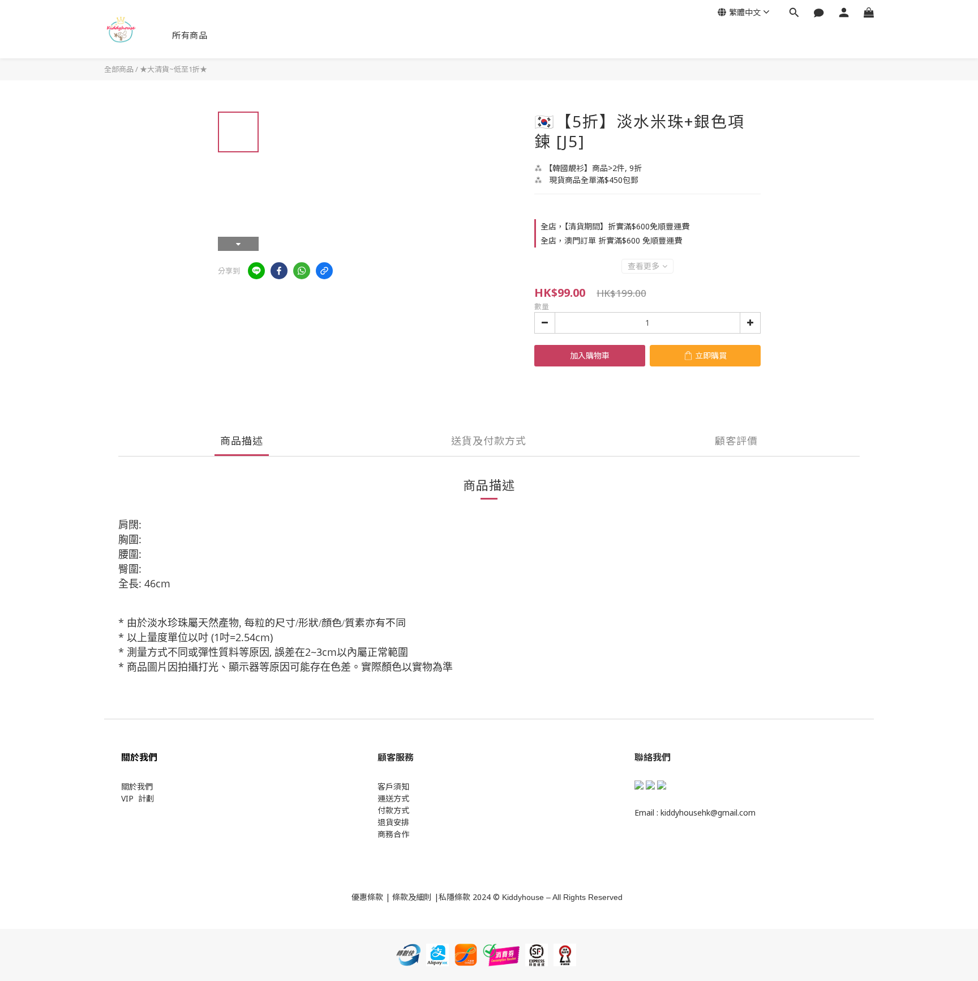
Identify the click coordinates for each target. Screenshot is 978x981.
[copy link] (324, 270)
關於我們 (137, 786)
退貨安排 (393, 822)
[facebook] (279, 270)
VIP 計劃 (137, 798)
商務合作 (393, 834)
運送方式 (393, 798)
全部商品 (119, 69)
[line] (256, 270)
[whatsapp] (301, 270)
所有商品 (189, 35)
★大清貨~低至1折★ (173, 69)
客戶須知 (393, 786)
